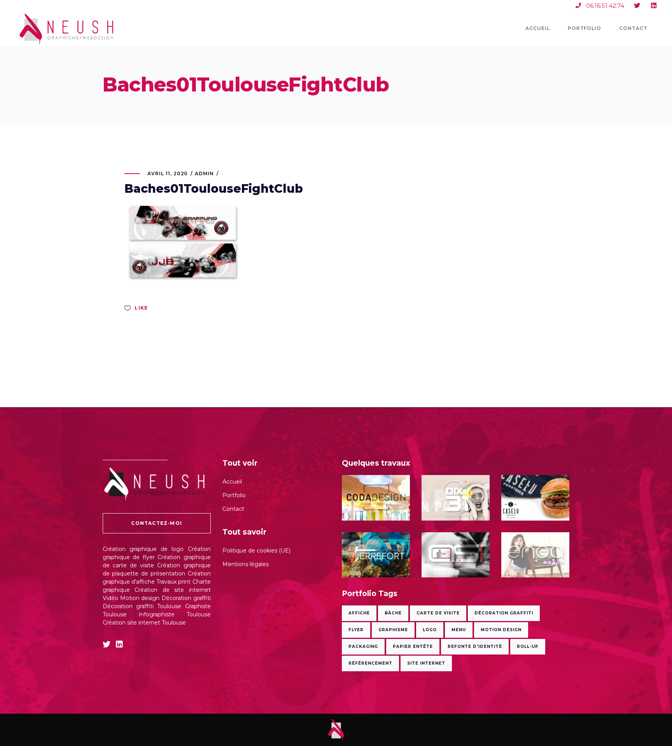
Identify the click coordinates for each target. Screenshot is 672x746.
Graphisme (393, 629)
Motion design (140, 598)
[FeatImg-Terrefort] (376, 555)
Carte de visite (438, 613)
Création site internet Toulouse (144, 622)
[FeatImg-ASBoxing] (456, 555)
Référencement (370, 663)
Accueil (232, 481)
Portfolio (234, 495)
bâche (393, 613)
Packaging (363, 646)
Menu (459, 629)
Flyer (356, 629)
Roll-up (528, 646)
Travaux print (173, 581)
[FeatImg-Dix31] (456, 498)
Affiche (359, 613)
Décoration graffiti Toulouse (142, 606)
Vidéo (110, 598)
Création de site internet (172, 589)
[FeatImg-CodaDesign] (376, 498)
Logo (430, 629)
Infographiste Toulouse (174, 614)
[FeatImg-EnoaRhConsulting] (535, 555)
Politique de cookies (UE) (256, 550)
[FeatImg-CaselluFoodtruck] (535, 498)
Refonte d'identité (475, 646)
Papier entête (413, 646)
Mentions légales (245, 564)
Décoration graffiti (186, 598)
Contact (233, 508)
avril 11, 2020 (167, 173)
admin (204, 173)
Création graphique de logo (143, 548)
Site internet (426, 663)
